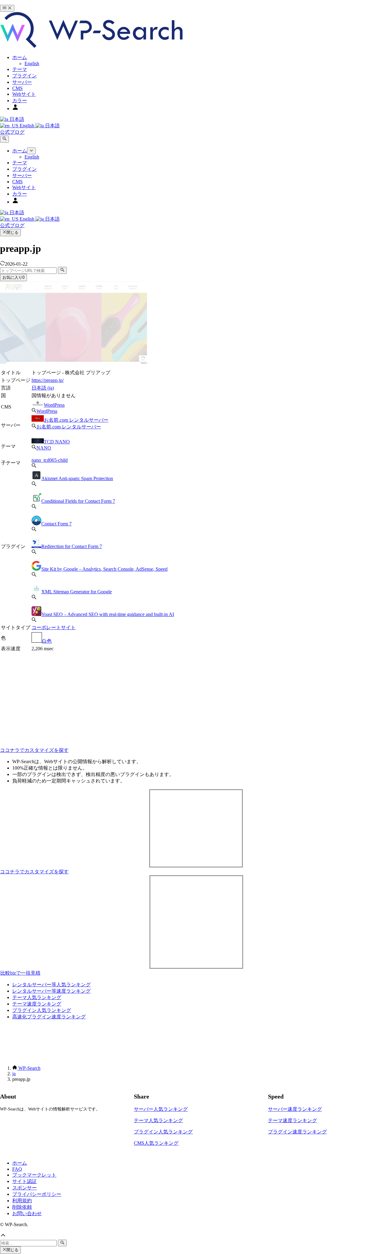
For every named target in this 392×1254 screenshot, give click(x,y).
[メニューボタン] (7, 8)
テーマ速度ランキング (36, 1003)
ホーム (19, 1163)
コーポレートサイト (54, 627)
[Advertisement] (95, 696)
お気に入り (13, 277)
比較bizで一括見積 (20, 973)
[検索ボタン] (4, 139)
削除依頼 (22, 1207)
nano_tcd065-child (50, 460)
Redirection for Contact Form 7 (71, 546)
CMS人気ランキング (156, 1143)
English (27, 125)
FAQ (17, 1169)
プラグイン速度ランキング (297, 1131)
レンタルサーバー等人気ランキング (51, 984)
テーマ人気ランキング (36, 997)
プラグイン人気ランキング (41, 1010)
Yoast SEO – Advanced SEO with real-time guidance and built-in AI (107, 614)
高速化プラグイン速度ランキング (49, 1016)
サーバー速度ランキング (295, 1109)
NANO (43, 447)
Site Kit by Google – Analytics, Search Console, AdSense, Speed (104, 569)
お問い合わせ (27, 1213)
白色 (47, 641)
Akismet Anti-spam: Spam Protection (77, 478)
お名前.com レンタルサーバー (76, 420)
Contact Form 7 (56, 523)
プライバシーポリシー (36, 1194)
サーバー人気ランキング (161, 1109)
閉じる (12, 232)
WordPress (54, 405)
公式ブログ (12, 132)
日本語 (16, 119)
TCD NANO (57, 441)
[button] (196, 1236)
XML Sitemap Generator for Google (76, 591)
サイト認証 (24, 1181)
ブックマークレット (34, 1174)
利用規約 (22, 1200)
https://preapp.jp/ (48, 380)
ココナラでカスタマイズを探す (34, 750)
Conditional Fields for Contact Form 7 (78, 501)
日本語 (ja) (43, 387)
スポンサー (24, 1187)
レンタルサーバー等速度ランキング (51, 991)
